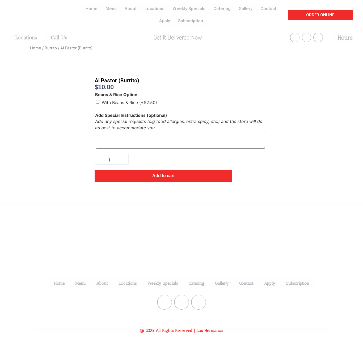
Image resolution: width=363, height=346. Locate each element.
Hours (344, 37)
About (131, 8)
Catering (222, 8)
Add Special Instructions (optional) (131, 115)
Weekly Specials (188, 8)
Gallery (245, 8)
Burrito (51, 48)
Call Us (58, 37)
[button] (320, 15)
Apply (164, 20)
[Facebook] (294, 37)
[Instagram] (306, 37)
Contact (268, 8)
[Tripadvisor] (318, 37)
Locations (154, 8)
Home (92, 8)
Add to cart (163, 175)
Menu (111, 8)
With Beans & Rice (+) (129, 102)
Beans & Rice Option (116, 94)
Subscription (190, 20)
